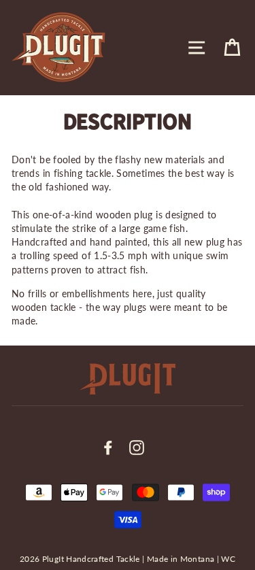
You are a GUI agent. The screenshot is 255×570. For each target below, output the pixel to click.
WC (228, 559)
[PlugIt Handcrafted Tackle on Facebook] (108, 447)
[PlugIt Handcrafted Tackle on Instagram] (136, 447)
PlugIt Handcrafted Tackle (91, 559)
